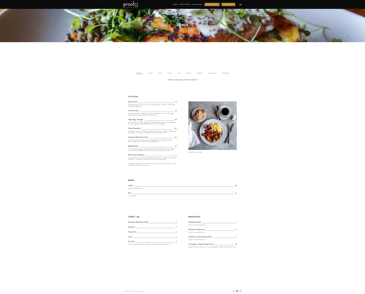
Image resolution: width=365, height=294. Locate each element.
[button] (240, 4)
